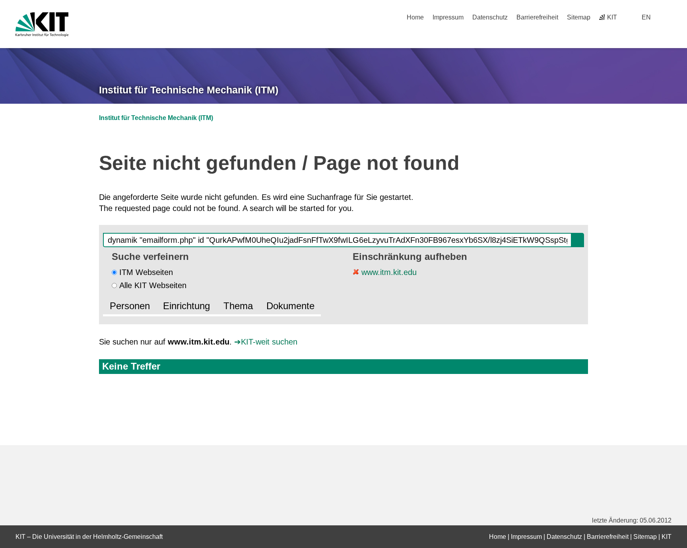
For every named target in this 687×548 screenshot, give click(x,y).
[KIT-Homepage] (42, 24)
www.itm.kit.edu (388, 272)
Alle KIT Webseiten (152, 285)
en (646, 17)
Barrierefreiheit (537, 17)
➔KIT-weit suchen (265, 341)
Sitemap (578, 17)
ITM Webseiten (146, 272)
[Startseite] (668, 32)
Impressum (448, 17)
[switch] (668, 17)
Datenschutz (490, 17)
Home (415, 17)
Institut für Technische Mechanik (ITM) (188, 89)
